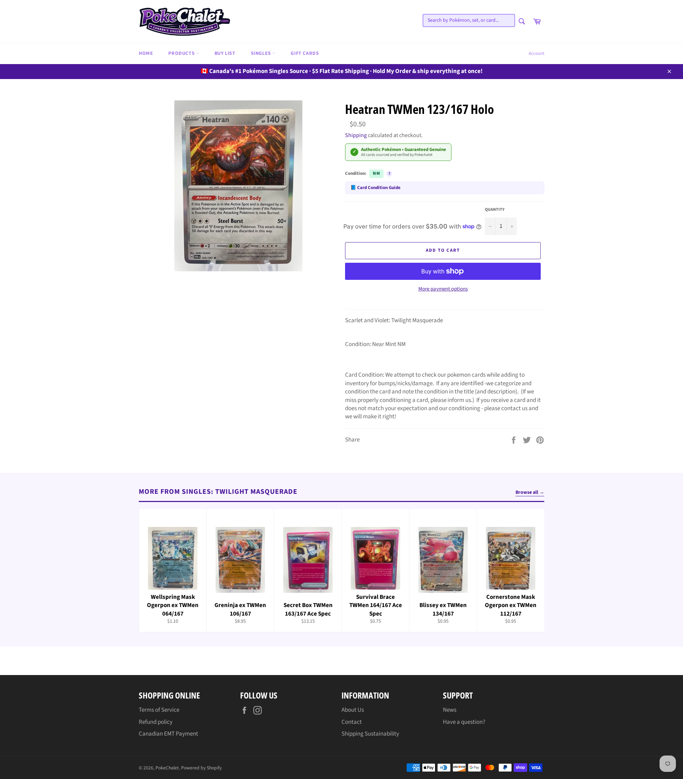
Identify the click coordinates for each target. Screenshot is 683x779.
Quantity (494, 210)
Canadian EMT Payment (168, 734)
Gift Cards (305, 53)
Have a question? (464, 722)
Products (182, 53)
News (449, 710)
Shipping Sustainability (370, 734)
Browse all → (529, 492)
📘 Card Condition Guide (375, 187)
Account (536, 53)
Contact (352, 722)
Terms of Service (159, 710)
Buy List (225, 53)
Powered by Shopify (201, 767)
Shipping (356, 135)
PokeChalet (167, 767)
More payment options (443, 289)
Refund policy (156, 722)
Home (146, 53)
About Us (353, 710)
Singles (261, 53)
